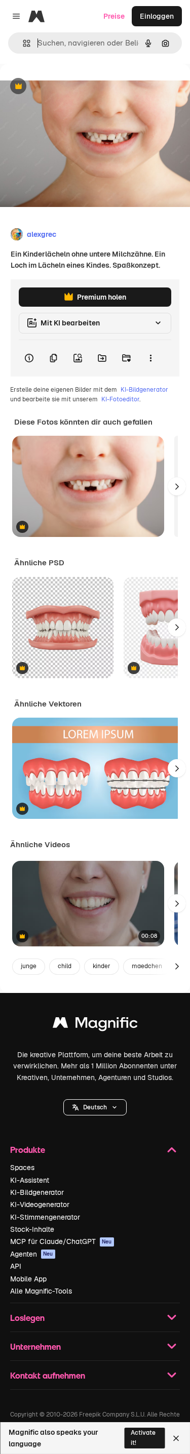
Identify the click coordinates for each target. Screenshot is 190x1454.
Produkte (27, 1149)
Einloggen (157, 16)
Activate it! (143, 1437)
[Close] (176, 1438)
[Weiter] (177, 486)
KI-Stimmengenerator (45, 1217)
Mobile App (28, 1278)
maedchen (147, 966)
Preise (114, 16)
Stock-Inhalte (32, 1229)
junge (28, 966)
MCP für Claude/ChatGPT (61, 1241)
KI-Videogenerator (39, 1204)
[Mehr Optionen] (150, 358)
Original (65, 87)
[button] (95, 1107)
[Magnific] (95, 1025)
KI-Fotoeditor (120, 399)
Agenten (31, 1254)
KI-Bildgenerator (144, 390)
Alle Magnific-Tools (41, 1291)
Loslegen (27, 1317)
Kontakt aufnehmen (47, 1375)
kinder (101, 966)
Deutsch (95, 1107)
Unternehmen (35, 1346)
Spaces (22, 1167)
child (64, 966)
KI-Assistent (29, 1180)
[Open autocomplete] (22, 43)
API (15, 1266)
